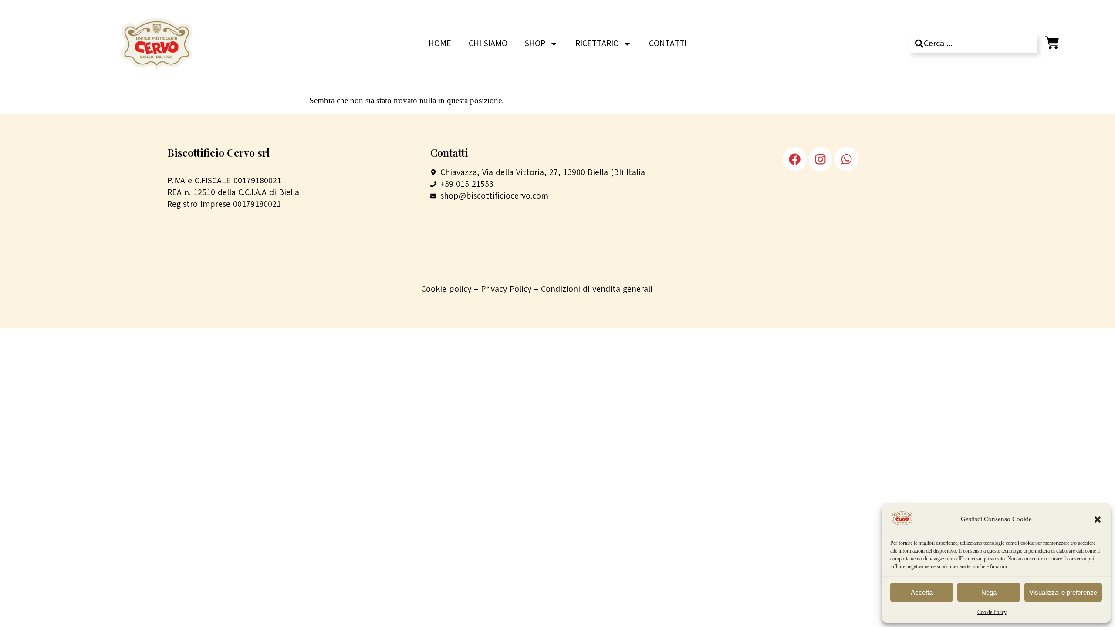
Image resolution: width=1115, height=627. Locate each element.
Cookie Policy (992, 612)
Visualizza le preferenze (1063, 592)
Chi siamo (488, 43)
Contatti (667, 43)
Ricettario (597, 43)
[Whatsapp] (846, 159)
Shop (535, 43)
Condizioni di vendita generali (596, 289)
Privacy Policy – (511, 289)
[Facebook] (794, 159)
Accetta (922, 592)
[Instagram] (820, 159)
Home (440, 43)
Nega (989, 592)
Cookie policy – (451, 289)
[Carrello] (1052, 43)
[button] (1097, 519)
